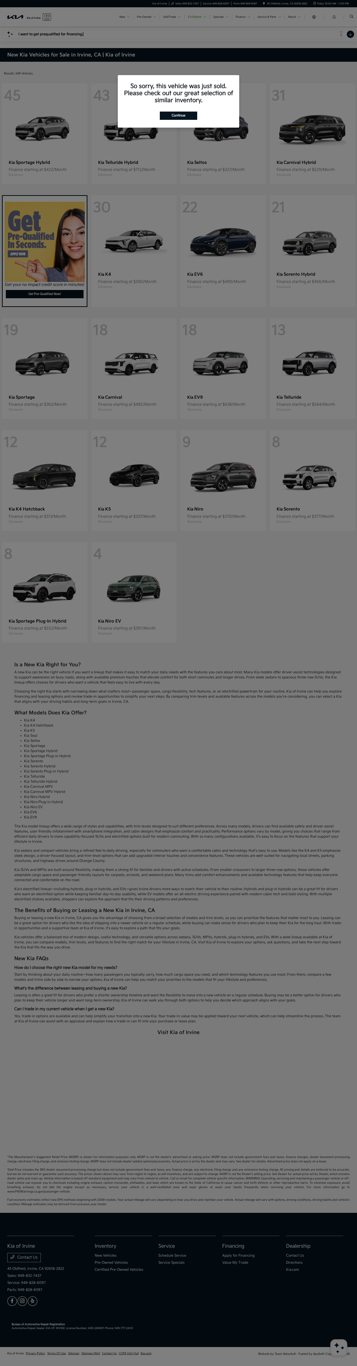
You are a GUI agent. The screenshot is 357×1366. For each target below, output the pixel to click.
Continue (178, 115)
